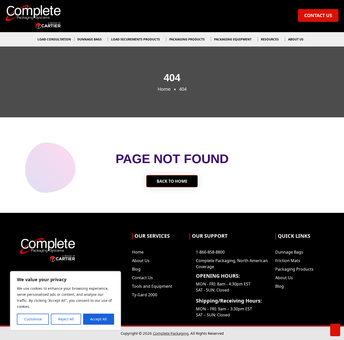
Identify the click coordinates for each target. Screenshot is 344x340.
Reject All (66, 319)
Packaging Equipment (233, 39)
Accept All (98, 319)
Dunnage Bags (89, 39)
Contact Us (318, 15)
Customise (33, 319)
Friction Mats (287, 260)
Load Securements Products (136, 39)
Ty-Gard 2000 (144, 295)
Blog (136, 269)
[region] (65, 300)
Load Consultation (54, 39)
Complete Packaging (170, 333)
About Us (296, 39)
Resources (270, 39)
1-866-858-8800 (210, 252)
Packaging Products (187, 39)
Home (164, 89)
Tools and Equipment (152, 286)
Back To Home (172, 181)
